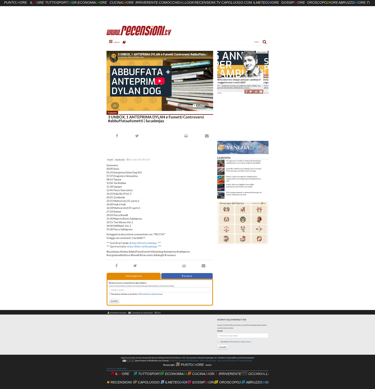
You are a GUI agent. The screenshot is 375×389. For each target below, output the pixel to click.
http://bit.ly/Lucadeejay (144, 242)
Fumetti (112, 112)
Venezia (238, 147)
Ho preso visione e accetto (137, 294)
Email (220, 330)
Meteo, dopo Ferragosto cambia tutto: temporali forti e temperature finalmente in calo (243, 178)
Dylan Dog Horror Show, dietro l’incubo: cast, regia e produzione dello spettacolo (241, 81)
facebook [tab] (188, 276)
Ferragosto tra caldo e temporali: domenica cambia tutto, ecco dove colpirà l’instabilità (243, 162)
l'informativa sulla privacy (150, 294)
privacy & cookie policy (116, 368)
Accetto (235, 341)
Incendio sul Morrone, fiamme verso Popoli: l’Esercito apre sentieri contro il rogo (243, 170)
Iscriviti (114, 301)
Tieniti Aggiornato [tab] (133, 276)
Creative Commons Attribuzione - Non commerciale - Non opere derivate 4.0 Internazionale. (211, 360)
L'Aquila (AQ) (120, 160)
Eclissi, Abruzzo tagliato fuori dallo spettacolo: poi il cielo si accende (240, 185)
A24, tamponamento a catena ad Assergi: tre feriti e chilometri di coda (244, 193)
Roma (221, 86)
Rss (159, 312)
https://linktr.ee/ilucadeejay (142, 246)
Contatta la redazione (142, 312)
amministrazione (117, 312)
